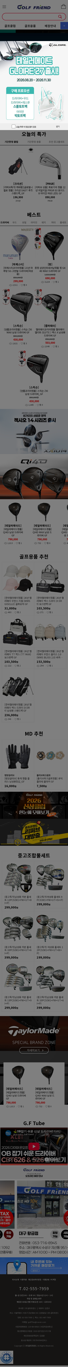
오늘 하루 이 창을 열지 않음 (26, 126)
